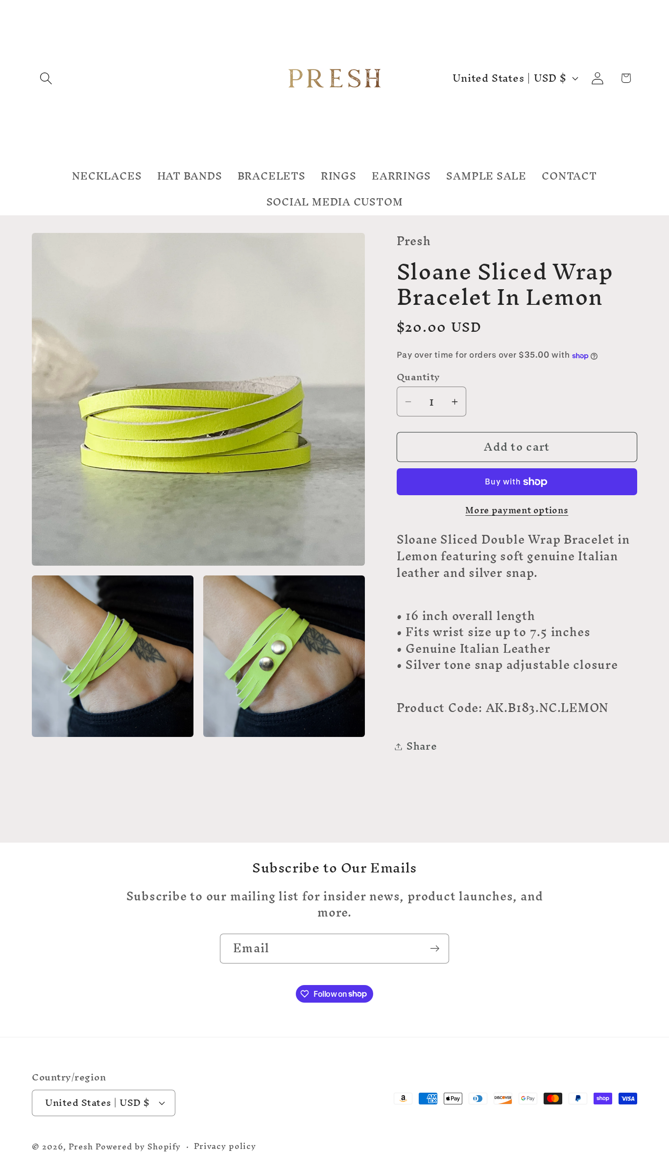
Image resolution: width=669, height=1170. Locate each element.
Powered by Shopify (138, 1147)
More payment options (516, 510)
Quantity (418, 377)
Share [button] (421, 746)
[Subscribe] (435, 949)
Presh (81, 1147)
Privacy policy (225, 1146)
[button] (46, 78)
